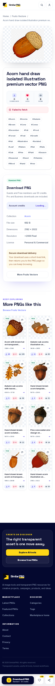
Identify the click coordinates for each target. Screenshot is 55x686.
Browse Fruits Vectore (14, 310)
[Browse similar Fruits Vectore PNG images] (22, 320)
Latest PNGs (8, 603)
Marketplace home (39, 615)
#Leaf (11, 147)
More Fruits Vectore (27, 274)
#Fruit (22, 136)
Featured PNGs (10, 609)
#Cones (34, 125)
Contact (6, 636)
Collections (8, 615)
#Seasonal (13, 158)
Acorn (27, 216)
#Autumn (36, 119)
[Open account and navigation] (49, 5)
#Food (36, 130)
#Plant (31, 152)
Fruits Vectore (19, 16)
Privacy (6, 642)
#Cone (23, 125)
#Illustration (23, 141)
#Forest (12, 136)
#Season (42, 152)
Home (6, 16)
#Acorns (23, 119)
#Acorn (12, 119)
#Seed (26, 158)
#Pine (20, 152)
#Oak (11, 152)
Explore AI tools (27, 552)
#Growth (34, 136)
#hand (22, 163)
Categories (36, 603)
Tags (32, 609)
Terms (5, 648)
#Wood (12, 163)
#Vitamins (38, 158)
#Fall (26, 130)
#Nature (22, 147)
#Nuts (42, 147)
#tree (32, 163)
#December (14, 130)
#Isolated (37, 141)
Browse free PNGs (28, 560)
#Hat (11, 141)
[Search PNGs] (42, 5)
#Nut (33, 147)
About (5, 630)
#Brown (12, 125)
